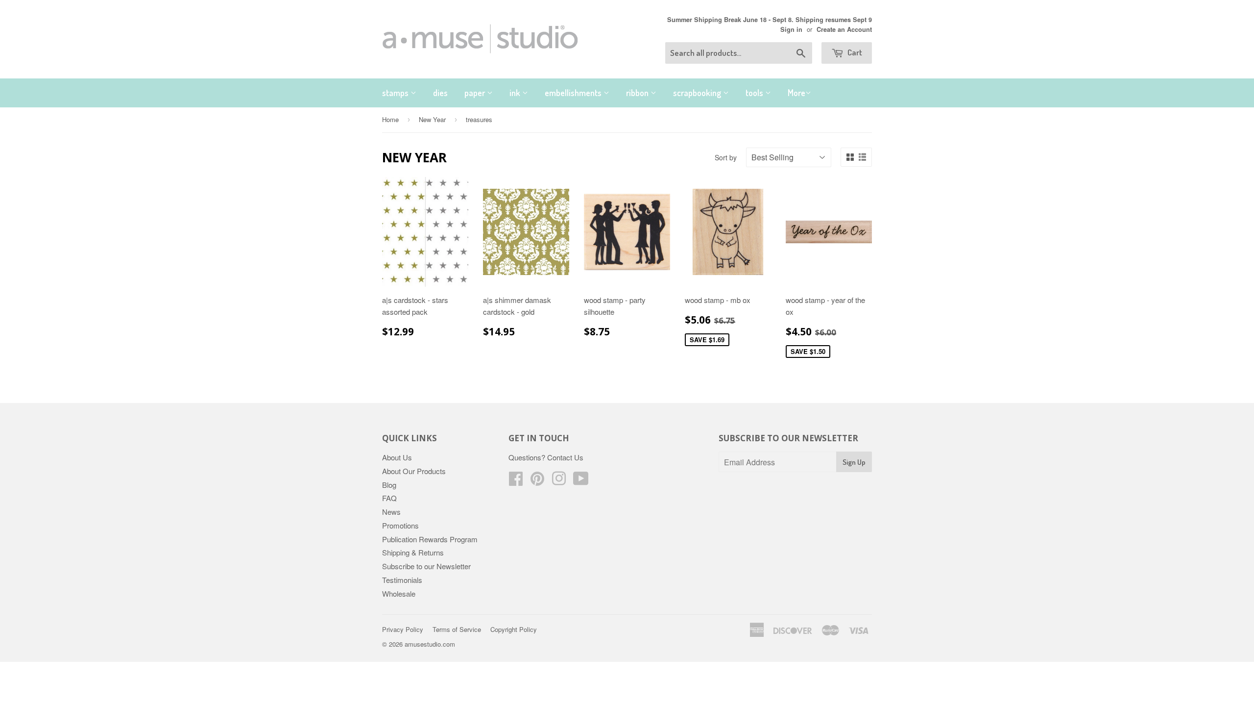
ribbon (638, 92)
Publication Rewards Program (430, 539)
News (391, 511)
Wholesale (398, 593)
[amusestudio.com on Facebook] (515, 481)
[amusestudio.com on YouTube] (581, 481)
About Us (397, 457)
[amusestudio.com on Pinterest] (537, 481)
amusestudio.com (430, 644)
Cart (854, 52)
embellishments (574, 92)
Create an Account (844, 29)
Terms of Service (457, 629)
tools (755, 92)
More (796, 92)
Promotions (400, 525)
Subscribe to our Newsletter (426, 566)
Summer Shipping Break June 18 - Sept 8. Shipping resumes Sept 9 (769, 19)
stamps (396, 92)
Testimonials (402, 580)
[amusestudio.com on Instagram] (559, 481)
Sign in (791, 29)
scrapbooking (698, 92)
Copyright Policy (513, 629)
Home (390, 119)
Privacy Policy (402, 629)
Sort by (726, 157)
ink (515, 92)
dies (440, 92)
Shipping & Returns (413, 552)
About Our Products (414, 471)
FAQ (389, 498)
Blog (389, 484)
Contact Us (565, 457)
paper (475, 92)
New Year (432, 119)
